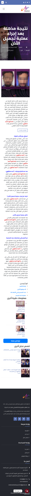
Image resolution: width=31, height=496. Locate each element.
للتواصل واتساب (22, 130)
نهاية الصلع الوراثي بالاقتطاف (11, 349)
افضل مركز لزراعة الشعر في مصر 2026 (21, 309)
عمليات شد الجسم (21, 295)
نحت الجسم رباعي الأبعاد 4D (18, 292)
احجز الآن (27, 453)
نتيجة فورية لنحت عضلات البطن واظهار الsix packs (11, 370)
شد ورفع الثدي (21, 289)
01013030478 (23, 481)
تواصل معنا (15, 340)
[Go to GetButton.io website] (27, 494)
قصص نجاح (26, 437)
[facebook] (29, 2)
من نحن (27, 434)
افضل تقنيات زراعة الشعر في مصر (20, 322)
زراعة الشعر (23, 286)
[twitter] (27, 2)
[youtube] (23, 2)
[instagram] (25, 2)
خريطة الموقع (25, 456)
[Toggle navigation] (3, 9)
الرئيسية (27, 431)
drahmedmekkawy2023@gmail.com (18, 485)
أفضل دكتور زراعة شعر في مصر (21, 334)
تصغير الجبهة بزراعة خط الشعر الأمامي (12, 360)
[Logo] (25, 8)
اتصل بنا (27, 449)
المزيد (19, 351)
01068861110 (23, 479)
